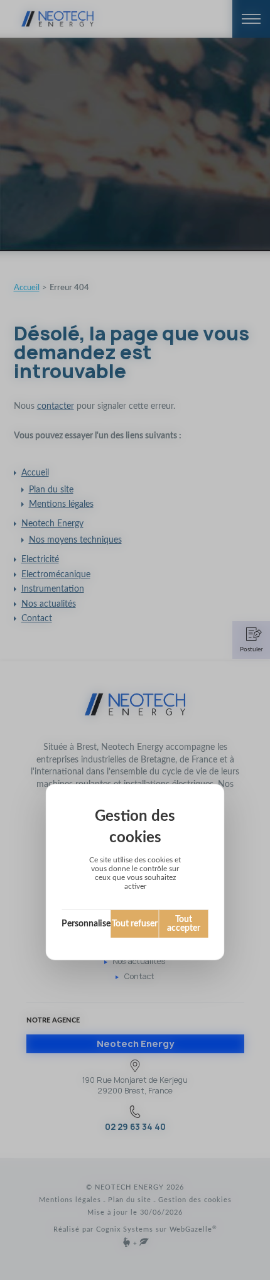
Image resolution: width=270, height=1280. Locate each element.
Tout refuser (135, 923)
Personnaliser (86, 923)
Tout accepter (183, 924)
